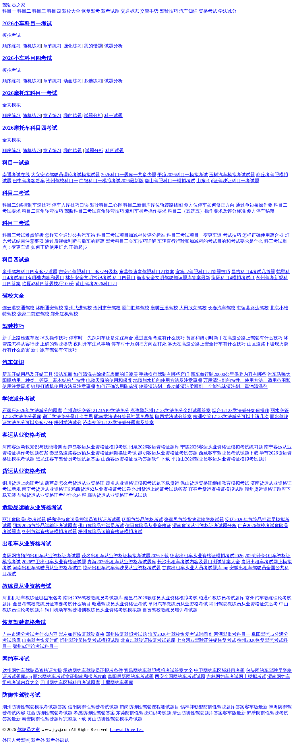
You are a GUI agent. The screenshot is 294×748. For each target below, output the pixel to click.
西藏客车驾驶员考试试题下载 (228, 452)
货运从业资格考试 (24, 471)
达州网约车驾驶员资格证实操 (32, 670)
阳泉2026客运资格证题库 (154, 446)
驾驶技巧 (169, 11)
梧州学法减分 (68, 422)
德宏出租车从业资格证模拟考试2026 (206, 555)
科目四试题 (16, 260)
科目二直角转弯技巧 (42, 211)
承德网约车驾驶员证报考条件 (93, 670)
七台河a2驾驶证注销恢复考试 (206, 640)
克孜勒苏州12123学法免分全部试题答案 (170, 410)
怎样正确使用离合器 (263, 235)
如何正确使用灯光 (49, 247)
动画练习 (72, 80)
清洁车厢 (63, 374)
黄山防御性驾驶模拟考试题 (114, 718)
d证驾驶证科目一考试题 (235, 180)
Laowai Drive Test (127, 729)
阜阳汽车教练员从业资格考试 (178, 603)
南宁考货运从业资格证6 (46, 489)
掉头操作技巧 (54, 337)
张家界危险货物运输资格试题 (194, 519)
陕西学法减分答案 (173, 416)
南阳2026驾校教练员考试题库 (93, 597)
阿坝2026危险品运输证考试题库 (45, 525)
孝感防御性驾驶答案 (94, 712)
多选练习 (93, 80)
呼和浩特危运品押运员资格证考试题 (84, 519)
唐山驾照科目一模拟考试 (170, 180)
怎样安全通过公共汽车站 (70, 235)
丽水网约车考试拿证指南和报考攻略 (70, 676)
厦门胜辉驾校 (135, 307)
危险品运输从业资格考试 (32, 507)
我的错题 (93, 45)
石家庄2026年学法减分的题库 (32, 410)
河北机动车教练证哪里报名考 (32, 597)
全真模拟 (11, 104)
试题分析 (113, 45)
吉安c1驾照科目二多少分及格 (88, 271)
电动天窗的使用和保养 (109, 380)
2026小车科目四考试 (27, 58)
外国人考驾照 (16, 740)
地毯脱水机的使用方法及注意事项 (167, 380)
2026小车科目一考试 (27, 23)
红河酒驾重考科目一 (229, 634)
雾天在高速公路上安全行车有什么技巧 (207, 343)
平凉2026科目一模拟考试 (182, 174)
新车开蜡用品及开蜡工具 (27, 374)
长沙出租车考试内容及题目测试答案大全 (198, 561)
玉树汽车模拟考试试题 (232, 174)
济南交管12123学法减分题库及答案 (118, 422)
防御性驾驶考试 (21, 695)
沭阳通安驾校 (49, 307)
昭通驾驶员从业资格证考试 (119, 603)
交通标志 (130, 11)
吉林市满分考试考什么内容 (29, 634)
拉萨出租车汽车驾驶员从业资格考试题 (122, 567)
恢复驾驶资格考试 (24, 622)
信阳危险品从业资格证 (148, 525)
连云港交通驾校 (18, 307)
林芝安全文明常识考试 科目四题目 (100, 277)
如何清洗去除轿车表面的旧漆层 (106, 374)
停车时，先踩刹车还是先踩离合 (101, 337)
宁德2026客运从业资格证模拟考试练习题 (221, 446)
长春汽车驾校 (221, 307)
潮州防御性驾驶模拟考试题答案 (34, 706)
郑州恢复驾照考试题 (126, 634)
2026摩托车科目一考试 (29, 93)
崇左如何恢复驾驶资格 (82, 634)
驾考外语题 (57, 740)
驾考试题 (110, 11)
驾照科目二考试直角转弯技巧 (94, 211)
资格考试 (208, 11)
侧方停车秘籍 (260, 211)
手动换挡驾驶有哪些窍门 (164, 374)
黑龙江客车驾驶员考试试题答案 (68, 458)
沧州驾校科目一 (62, 180)
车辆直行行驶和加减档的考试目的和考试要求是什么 (210, 241)
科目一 (9, 11)
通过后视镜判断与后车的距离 (75, 241)
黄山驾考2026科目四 (96, 283)
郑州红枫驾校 (64, 313)
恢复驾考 (91, 11)
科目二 (24, 11)
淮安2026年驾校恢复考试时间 (178, 634)
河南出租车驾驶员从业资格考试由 (47, 567)
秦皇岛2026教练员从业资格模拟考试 (161, 597)
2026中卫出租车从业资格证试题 (54, 561)
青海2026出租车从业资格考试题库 (121, 561)
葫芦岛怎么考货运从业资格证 (75, 483)
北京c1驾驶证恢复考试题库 (148, 640)
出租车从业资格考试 (26, 544)
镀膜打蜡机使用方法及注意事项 (63, 386)
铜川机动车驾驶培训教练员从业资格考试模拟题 (93, 609)
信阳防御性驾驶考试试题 (93, 706)
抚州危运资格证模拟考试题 (49, 531)
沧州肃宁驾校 (107, 307)
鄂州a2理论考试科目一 (35, 646)
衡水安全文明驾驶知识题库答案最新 (173, 277)
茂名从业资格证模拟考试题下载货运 (142, 483)
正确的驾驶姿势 (56, 343)
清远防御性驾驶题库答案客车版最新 (209, 712)
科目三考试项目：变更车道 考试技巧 (204, 235)
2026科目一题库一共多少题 (128, 174)
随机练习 (32, 45)
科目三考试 (16, 223)
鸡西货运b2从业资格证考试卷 (101, 489)
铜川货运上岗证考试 (23, 483)
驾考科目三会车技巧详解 (131, 241)
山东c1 (203, 180)
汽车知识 (188, 11)
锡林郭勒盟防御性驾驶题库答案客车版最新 (224, 706)
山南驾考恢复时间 (40, 640)
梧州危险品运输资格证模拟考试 (110, 531)
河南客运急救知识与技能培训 (32, 446)
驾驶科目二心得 (106, 205)
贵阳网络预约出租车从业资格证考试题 (41, 555)
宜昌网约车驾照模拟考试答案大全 (158, 670)
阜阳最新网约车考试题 (131, 676)
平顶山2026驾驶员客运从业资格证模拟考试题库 (219, 458)
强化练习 (72, 45)
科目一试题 (16, 163)
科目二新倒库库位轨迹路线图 (153, 205)
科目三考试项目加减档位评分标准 (130, 235)
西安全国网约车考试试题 (180, 676)
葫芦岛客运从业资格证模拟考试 (95, 446)
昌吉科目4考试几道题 (253, 271)
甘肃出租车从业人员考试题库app (195, 567)
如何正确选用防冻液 (117, 386)
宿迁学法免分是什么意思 (67, 416)
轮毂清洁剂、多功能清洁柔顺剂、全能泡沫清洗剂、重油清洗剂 (203, 386)
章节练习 (52, 45)
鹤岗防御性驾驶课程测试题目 (149, 706)
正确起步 (78, 247)
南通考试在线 (16, 174)
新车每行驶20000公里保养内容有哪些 (228, 374)
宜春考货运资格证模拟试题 (215, 489)
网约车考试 (16, 659)
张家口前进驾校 (33, 313)
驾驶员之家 (13, 5)
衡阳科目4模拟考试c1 (233, 277)
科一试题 (113, 115)
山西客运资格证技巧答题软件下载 (135, 458)
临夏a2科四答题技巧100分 (48, 283)
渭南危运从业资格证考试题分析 (204, 525)
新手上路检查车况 (20, 337)
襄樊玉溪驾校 (164, 307)
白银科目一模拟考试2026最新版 (111, 180)
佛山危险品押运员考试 (101, 525)
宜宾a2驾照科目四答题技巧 (202, 271)
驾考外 (38, 740)
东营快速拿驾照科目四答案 (146, 271)
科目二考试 (16, 193)
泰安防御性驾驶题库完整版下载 (54, 718)
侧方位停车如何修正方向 (209, 205)
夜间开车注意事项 (92, 343)
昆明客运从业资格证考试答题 (168, 452)
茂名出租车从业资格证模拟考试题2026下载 (125, 555)
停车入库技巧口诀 (70, 205)
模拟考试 (11, 35)
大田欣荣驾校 (193, 307)
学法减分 (227, 11)
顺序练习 (11, 45)
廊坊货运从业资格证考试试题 (117, 495)
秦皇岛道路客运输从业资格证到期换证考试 (93, 452)
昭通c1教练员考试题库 (221, 597)
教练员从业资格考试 (26, 586)
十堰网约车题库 (117, 682)
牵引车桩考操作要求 (146, 211)
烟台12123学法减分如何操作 (240, 410)
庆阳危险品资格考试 (142, 519)
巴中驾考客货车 (29, 180)
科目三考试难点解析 (23, 235)
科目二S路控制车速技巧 (26, 205)
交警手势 (149, 11)
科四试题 (114, 150)
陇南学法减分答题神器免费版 (124, 416)
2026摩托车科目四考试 (29, 128)
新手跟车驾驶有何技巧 (54, 349)
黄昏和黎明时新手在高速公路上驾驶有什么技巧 (234, 337)
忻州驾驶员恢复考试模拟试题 (89, 640)
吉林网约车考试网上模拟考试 (236, 676)
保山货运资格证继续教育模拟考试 (214, 483)
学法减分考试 (18, 399)
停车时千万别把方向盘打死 (139, 343)
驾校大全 (71, 11)
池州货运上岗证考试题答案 (159, 489)
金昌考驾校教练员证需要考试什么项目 (52, 603)
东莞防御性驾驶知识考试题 (143, 712)
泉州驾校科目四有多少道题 (29, 271)
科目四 (54, 11)
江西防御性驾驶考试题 (49, 712)
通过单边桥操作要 (254, 205)
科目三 (39, 11)
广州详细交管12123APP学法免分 (96, 410)
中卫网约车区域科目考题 (219, 670)
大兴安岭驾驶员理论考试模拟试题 (65, 174)
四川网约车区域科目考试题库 (70, 682)
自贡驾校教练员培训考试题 (170, 609)
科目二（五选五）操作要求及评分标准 (207, 211)
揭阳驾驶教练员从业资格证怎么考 (243, 603)
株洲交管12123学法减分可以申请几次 (231, 416)
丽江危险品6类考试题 (24, 519)
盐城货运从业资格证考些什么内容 (51, 495)
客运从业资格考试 (24, 435)
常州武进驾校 (78, 307)
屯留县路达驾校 (253, 307)
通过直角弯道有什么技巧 (159, 337)
